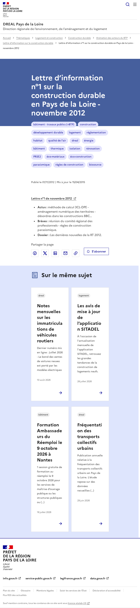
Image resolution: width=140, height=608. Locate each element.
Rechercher (127, 4)
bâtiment (39, 149)
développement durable (48, 132)
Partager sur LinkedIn (55, 253)
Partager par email (65, 253)
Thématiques (23, 38)
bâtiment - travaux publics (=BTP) (53, 124)
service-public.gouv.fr (39, 578)
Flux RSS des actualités (14, 595)
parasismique (41, 165)
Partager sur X (45, 253)
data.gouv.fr (97, 578)
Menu (135, 4)
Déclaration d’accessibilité (106, 590)
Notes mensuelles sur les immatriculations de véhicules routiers (50, 323)
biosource (95, 165)
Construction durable (79, 38)
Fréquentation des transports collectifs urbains (89, 437)
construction (88, 124)
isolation (74, 149)
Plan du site (9, 590)
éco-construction (81, 157)
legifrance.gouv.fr (71, 578)
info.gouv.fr (10, 578)
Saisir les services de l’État (73, 590)
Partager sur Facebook (34, 253)
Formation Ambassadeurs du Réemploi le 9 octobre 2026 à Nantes (49, 442)
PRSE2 (37, 157)
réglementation (96, 132)
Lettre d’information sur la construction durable (28, 43)
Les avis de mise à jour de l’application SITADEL (89, 317)
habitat (37, 140)
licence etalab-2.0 (77, 603)
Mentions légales (45, 590)
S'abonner (99, 251)
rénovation (93, 149)
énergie (88, 140)
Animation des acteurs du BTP (112, 38)
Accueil (7, 38)
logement (75, 132)
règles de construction (69, 165)
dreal (75, 140)
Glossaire (25, 590)
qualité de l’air (57, 140)
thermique (57, 149)
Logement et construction (49, 38)
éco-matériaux (55, 157)
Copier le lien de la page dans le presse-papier (75, 253)
